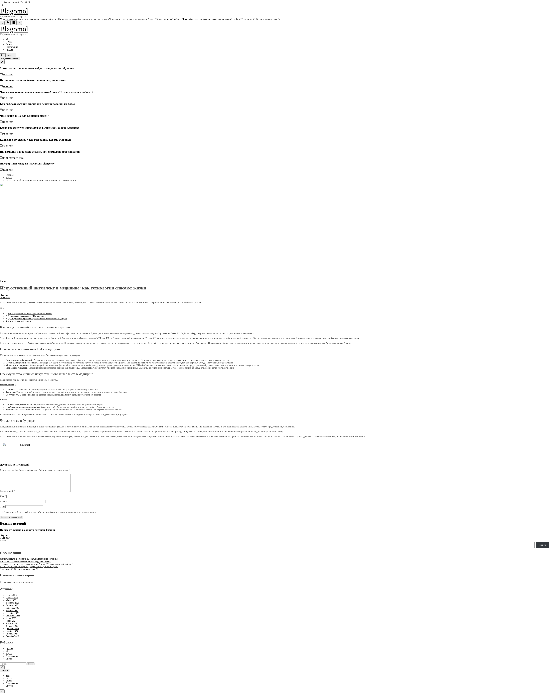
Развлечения (12, 47)
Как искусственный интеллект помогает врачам (30, 313)
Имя (3, 496)
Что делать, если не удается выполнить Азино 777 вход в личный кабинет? (46, 91)
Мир (8, 39)
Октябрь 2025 (12, 613)
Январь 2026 (12, 605)
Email (3, 501)
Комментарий (7, 491)
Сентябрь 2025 (13, 615)
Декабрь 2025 (12, 608)
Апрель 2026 (12, 597)
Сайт (2, 506)
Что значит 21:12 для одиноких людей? (24, 115)
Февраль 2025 (12, 626)
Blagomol (14, 11)
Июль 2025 (11, 618)
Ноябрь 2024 (12, 631)
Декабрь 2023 (12, 636)
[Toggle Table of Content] (2, 308)
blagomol (4, 295)
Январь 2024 (12, 633)
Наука (9, 42)
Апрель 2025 (12, 623)
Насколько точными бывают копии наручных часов (33, 79)
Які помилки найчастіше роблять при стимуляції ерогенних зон (40, 151)
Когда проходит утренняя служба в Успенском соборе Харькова (39, 127)
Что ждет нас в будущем (19, 321)
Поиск (3, 540)
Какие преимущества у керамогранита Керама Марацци (35, 139)
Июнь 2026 (11, 595)
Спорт (9, 44)
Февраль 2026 (12, 603)
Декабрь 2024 (12, 628)
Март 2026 (11, 600)
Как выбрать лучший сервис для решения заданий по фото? (37, 103)
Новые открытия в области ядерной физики (27, 529)
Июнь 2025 (11, 621)
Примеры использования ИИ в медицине (27, 316)
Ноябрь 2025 (12, 610)
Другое (9, 49)
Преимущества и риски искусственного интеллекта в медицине (37, 318)
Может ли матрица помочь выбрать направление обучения (37, 68)
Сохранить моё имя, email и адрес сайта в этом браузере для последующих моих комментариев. (50, 512)
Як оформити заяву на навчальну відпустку (27, 163)
